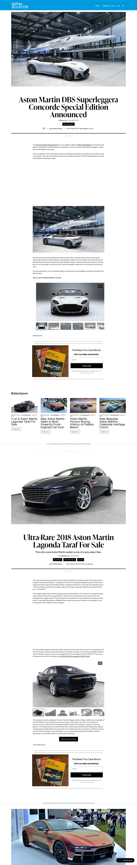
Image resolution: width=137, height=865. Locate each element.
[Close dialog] (110, 405)
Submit (88, 444)
